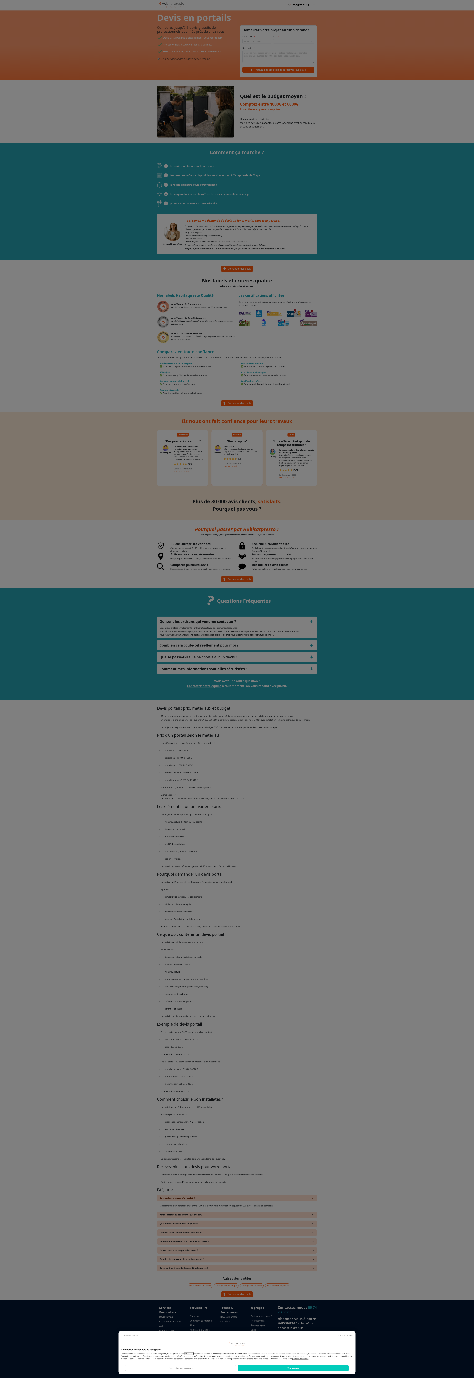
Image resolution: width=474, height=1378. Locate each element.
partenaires (188, 1353)
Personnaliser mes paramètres (180, 1368)
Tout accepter (293, 1368)
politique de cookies (300, 1359)
